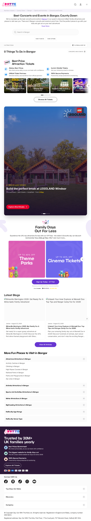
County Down (21, 10)
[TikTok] (20, 482)
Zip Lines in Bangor (13, 379)
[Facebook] (6, 482)
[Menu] (86, 4)
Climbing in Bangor (13, 366)
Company (9, 505)
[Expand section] (84, 385)
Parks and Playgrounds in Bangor (18, 376)
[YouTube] (34, 482)
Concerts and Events (55, 10)
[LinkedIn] (13, 482)
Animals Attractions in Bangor (17, 385)
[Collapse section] (84, 359)
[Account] (80, 4)
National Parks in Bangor (15, 372)
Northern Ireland (9, 10)
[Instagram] (27, 482)
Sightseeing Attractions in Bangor (19, 405)
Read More (45, 26)
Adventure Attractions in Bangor (18, 359)
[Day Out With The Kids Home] (9, 4)
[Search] (75, 4)
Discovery (9, 497)
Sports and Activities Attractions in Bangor (22, 392)
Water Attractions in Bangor (16, 398)
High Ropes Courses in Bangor (17, 369)
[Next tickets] (89, 85)
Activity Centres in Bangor (15, 363)
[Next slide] (82, 259)
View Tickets (40, 38)
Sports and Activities (40, 10)
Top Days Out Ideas (13, 489)
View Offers (51, 38)
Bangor (29, 10)
